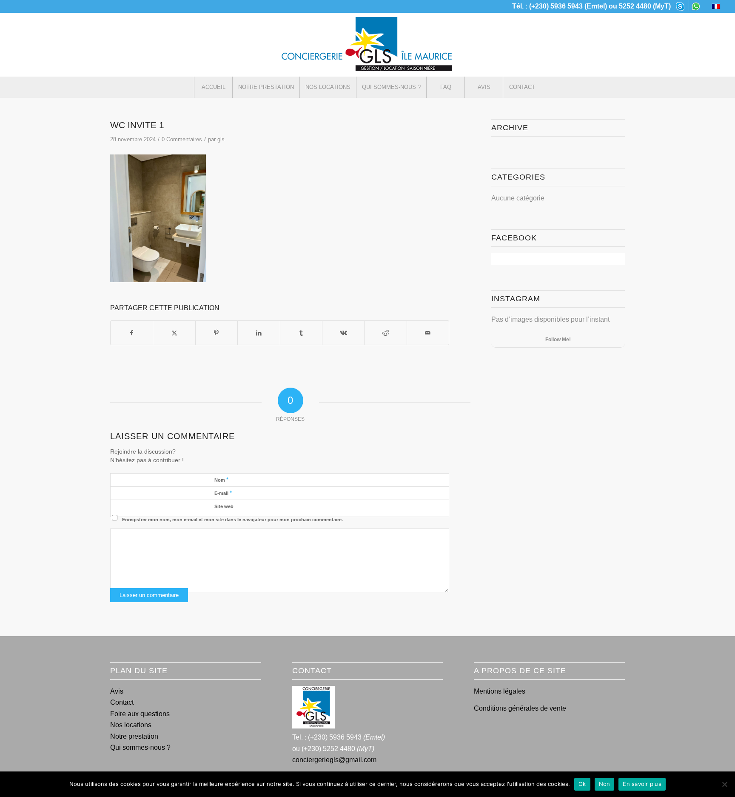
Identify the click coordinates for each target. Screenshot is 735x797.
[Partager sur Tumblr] (301, 333)
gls (221, 139)
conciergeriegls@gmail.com (334, 759)
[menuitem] (680, 5)
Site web (224, 506)
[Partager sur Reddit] (385, 333)
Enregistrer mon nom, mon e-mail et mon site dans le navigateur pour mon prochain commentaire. (232, 519)
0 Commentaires (182, 139)
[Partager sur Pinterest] (216, 333)
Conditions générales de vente (520, 708)
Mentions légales (499, 691)
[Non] (724, 784)
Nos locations (130, 724)
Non (604, 783)
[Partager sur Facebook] (132, 333)
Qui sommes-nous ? (140, 747)
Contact (122, 702)
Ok (582, 783)
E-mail (223, 493)
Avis (116, 691)
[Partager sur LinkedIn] (258, 333)
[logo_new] (367, 45)
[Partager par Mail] (428, 333)
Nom (221, 480)
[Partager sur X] (174, 333)
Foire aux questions (140, 713)
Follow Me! (558, 340)
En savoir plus (642, 783)
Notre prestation (134, 736)
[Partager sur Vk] (343, 333)
